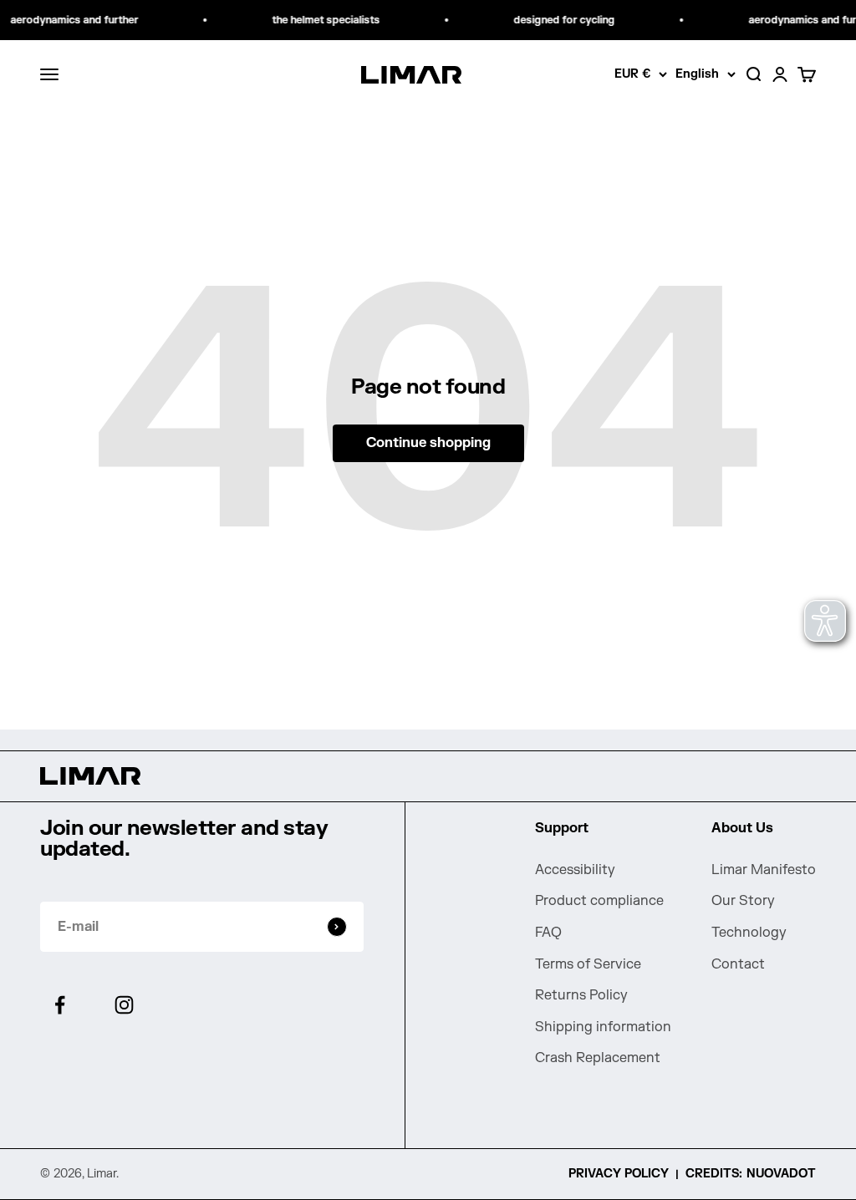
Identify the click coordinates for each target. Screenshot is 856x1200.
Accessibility (575, 870)
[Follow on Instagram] (124, 1005)
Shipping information (603, 1027)
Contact (738, 964)
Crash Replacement (597, 1058)
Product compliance (599, 900)
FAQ (548, 932)
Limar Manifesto (763, 870)
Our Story (743, 900)
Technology (749, 932)
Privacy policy (618, 1174)
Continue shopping (428, 443)
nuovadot (781, 1174)
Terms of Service (588, 964)
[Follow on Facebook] (59, 1005)
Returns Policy (581, 995)
